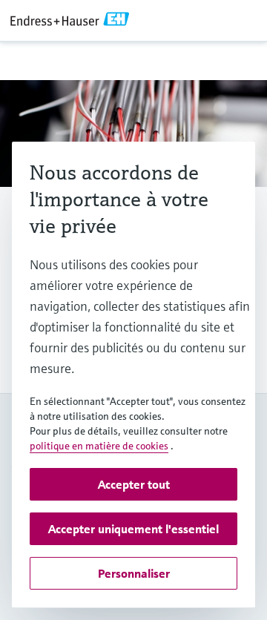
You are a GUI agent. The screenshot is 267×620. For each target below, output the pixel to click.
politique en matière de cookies (99, 445)
